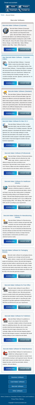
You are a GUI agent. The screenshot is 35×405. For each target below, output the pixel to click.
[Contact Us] (24, 11)
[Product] (24, 8)
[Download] (11, 11)
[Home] (11, 8)
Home (2, 15)
